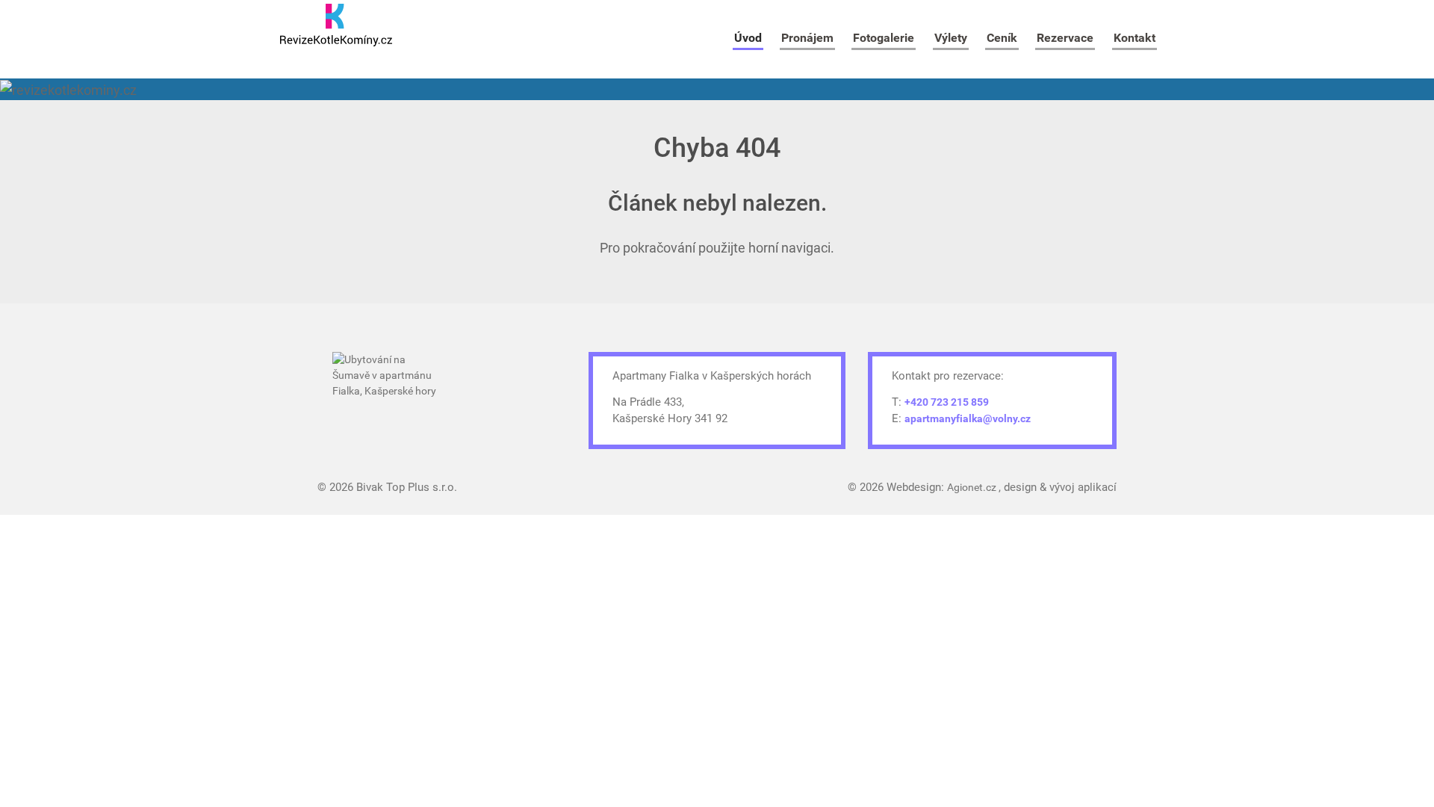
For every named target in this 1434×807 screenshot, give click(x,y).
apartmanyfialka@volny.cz (967, 418)
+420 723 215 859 (946, 402)
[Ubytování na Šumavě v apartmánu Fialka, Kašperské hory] (388, 394)
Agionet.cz (973, 487)
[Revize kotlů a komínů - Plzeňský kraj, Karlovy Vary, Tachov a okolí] (336, 25)
